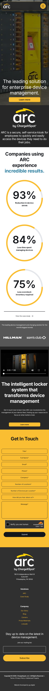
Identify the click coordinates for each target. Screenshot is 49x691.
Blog (24, 614)
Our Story (24, 611)
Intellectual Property (32, 678)
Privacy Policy (20, 678)
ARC (24, 593)
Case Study (24, 597)
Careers (25, 617)
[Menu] (43, 6)
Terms (12, 678)
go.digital (32, 685)
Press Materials (24, 621)
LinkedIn (24, 624)
